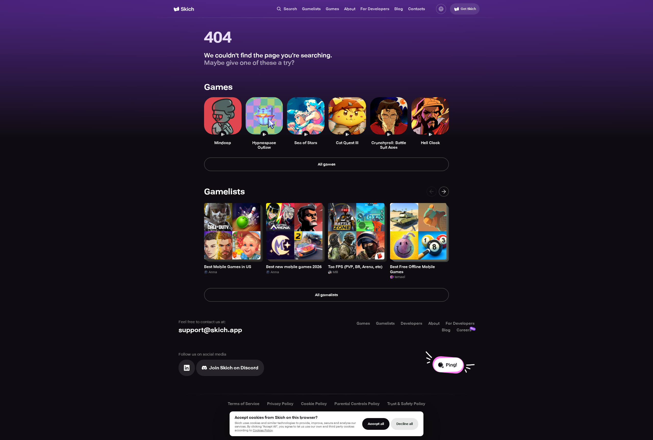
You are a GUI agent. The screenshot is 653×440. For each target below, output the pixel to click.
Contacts (416, 9)
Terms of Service (243, 403)
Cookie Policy (314, 403)
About (349, 9)
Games (332, 9)
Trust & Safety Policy (406, 403)
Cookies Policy (262, 430)
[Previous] (431, 191)
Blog (398, 9)
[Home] (183, 9)
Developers (411, 323)
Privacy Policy (280, 403)
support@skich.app (210, 330)
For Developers (374, 9)
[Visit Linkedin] (187, 368)
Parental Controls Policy (357, 403)
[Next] (444, 191)
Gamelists (311, 9)
